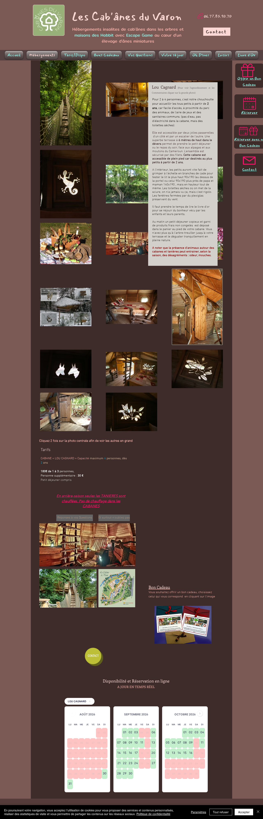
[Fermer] (258, 812)
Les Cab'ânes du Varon (126, 17)
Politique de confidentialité (153, 814)
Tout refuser (221, 812)
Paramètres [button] (198, 812)
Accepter (244, 812)
